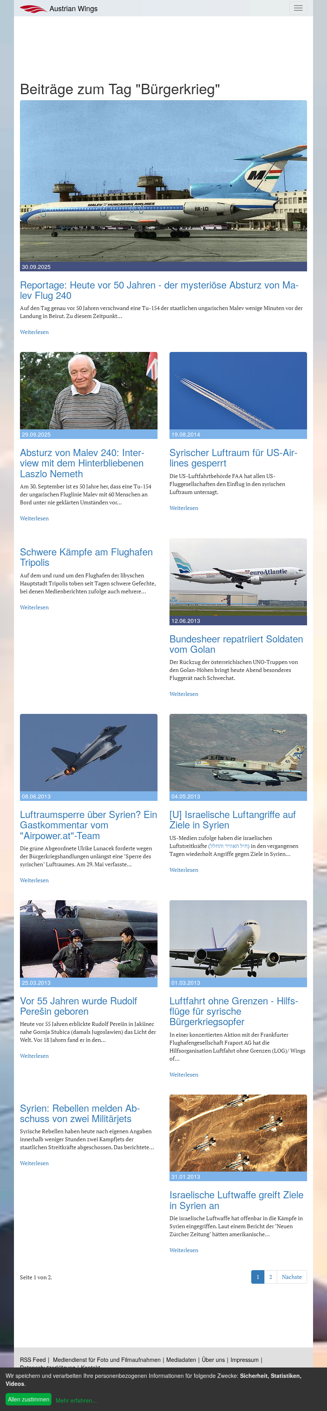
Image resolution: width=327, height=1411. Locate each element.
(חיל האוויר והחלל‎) (229, 846)
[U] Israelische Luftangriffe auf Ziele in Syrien (232, 819)
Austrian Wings (72, 8)
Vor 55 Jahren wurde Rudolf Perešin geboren (78, 1005)
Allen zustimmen (28, 1399)
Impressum (244, 1360)
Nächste (292, 1277)
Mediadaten (181, 1360)
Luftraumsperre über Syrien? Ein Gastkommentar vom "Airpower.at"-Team (88, 824)
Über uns (213, 1360)
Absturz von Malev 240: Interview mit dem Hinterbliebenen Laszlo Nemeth (82, 462)
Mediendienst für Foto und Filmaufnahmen (107, 1360)
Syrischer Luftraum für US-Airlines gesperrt (233, 457)
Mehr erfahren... (76, 1400)
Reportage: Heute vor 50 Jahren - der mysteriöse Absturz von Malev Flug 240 (159, 289)
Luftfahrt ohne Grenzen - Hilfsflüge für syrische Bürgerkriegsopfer (233, 1010)
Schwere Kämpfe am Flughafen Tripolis (86, 556)
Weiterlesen (34, 332)
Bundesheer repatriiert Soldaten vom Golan (236, 643)
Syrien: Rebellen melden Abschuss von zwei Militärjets (80, 1113)
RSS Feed (33, 1360)
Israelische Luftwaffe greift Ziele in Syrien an (236, 1199)
